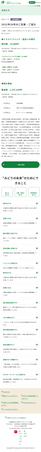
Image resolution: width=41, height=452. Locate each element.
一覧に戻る (21, 165)
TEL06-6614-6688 (14, 428)
